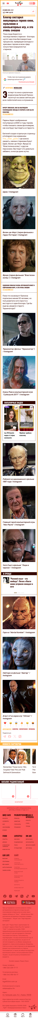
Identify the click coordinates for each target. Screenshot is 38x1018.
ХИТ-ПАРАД (29, 848)
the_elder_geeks (10, 138)
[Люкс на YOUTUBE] (8, 3)
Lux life (6, 855)
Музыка (5, 830)
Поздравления (18, 842)
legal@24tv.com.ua (10, 981)
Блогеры (15, 729)
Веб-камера (6, 864)
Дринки (5, 842)
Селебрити (6, 821)
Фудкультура (6, 849)
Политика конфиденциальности (19, 867)
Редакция (17, 890)
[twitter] (15, 736)
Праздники (17, 827)
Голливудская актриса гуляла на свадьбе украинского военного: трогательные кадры (20, 582)
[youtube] (33, 896)
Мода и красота (30, 816)
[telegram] (4, 736)
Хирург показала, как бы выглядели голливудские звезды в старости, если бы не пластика (18, 110)
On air (29, 836)
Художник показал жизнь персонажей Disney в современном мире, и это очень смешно (19, 286)
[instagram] (10, 896)
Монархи (5, 818)
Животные (17, 821)
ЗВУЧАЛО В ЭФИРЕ (30, 845)
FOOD (5, 836)
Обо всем (17, 839)
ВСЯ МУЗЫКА (29, 839)
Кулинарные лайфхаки (6, 845)
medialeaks (18, 88)
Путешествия (18, 848)
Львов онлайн (7, 870)
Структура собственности (18, 863)
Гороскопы (17, 824)
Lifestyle (18, 836)
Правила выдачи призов (19, 881)
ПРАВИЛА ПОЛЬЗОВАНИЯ (18, 859)
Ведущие (5, 858)
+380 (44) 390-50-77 (10, 974)
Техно (16, 845)
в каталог (19, 802)
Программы (6, 861)
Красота (28, 820)
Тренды (28, 826)
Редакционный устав (18, 872)
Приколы (32, 729)
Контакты (17, 884)
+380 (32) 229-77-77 (10, 968)
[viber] (20, 736)
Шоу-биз (7, 815)
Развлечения (7, 729)
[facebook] (9, 736)
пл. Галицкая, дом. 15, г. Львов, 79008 (17, 995)
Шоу (4, 824)
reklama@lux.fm (9, 988)
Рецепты (5, 839)
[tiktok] (27, 896)
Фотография (23, 729)
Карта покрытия (7, 867)
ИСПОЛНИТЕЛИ (30, 842)
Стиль (27, 823)
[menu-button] (4, 3)
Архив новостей (19, 887)
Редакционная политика (18, 876)
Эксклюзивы (6, 827)
